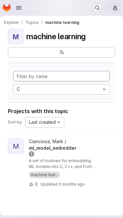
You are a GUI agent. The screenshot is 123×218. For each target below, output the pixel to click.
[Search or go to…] (97, 8)
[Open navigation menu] (18, 8)
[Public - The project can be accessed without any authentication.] (31, 154)
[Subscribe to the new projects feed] (61, 52)
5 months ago (71, 184)
